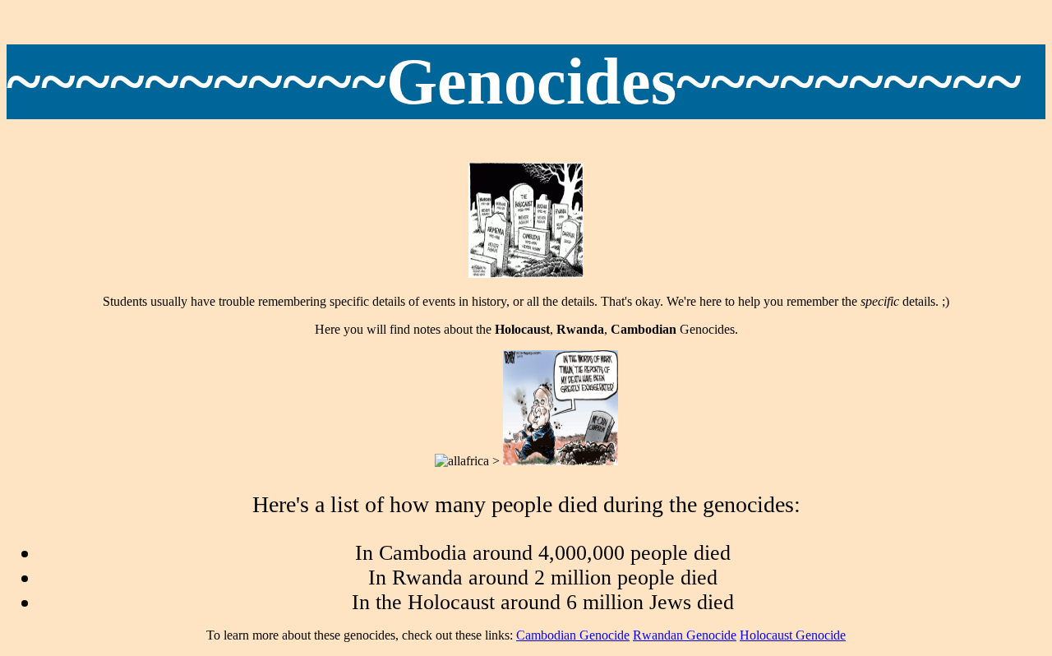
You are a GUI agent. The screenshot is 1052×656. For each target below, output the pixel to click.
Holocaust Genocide (793, 635)
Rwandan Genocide (684, 635)
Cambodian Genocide (573, 635)
